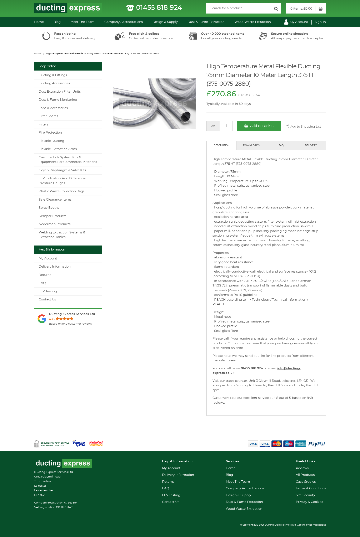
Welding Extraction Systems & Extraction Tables (62, 235)
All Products (305, 474)
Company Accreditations (123, 22)
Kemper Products (52, 216)
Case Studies (306, 481)
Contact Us (47, 299)
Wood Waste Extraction (252, 22)
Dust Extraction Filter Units (60, 91)
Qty (213, 126)
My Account (298, 22)
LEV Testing (48, 291)
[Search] (276, 8)
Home (39, 22)
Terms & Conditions (311, 488)
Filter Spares (48, 116)
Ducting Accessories (54, 83)
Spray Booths (49, 207)
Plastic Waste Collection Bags (61, 191)
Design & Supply (165, 22)
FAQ (281, 145)
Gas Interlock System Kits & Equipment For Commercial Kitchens (68, 160)
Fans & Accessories (53, 108)
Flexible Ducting (51, 141)
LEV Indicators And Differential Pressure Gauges (62, 181)
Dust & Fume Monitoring (58, 99)
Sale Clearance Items (55, 199)
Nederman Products (54, 224)
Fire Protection (50, 132)
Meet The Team (82, 22)
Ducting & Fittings (53, 75)
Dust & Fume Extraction (206, 22)
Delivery (311, 145)
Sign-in (320, 22)
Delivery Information (55, 266)
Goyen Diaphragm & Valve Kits (62, 170)
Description (222, 145)
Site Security (305, 495)
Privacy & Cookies (309, 502)
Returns (45, 275)
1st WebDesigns (317, 525)
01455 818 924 (159, 7)
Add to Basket (261, 126)
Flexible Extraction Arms (58, 149)
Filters (43, 124)
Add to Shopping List (305, 126)
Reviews (302, 468)
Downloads (251, 145)
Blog (57, 22)
